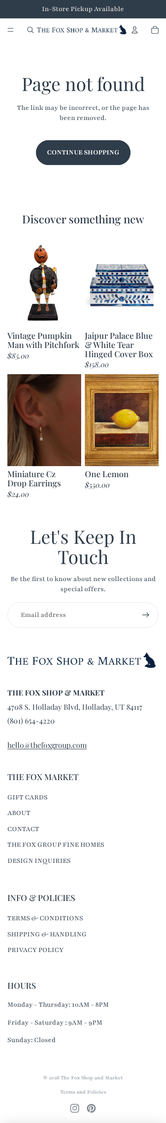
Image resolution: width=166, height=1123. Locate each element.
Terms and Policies (83, 1092)
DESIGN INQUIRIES (39, 860)
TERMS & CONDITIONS (45, 918)
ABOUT (18, 813)
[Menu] (10, 29)
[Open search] (30, 30)
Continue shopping (83, 152)
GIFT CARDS (27, 797)
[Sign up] (145, 615)
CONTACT (23, 829)
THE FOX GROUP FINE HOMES (55, 844)
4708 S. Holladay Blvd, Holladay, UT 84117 (74, 707)
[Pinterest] (91, 1108)
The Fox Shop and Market (92, 1077)
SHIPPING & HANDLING (47, 934)
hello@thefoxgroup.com (47, 745)
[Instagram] (74, 1108)
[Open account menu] (135, 30)
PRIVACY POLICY (35, 950)
